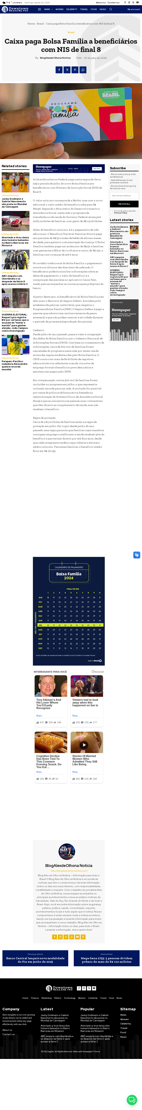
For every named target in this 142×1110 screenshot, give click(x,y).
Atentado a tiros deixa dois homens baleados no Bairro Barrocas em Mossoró (15, 241)
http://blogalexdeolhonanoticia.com (69, 870)
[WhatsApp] (82, 69)
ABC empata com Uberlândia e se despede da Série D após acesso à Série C (15, 280)
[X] (133, 3)
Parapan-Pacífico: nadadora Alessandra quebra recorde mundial (14, 365)
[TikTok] (66, 937)
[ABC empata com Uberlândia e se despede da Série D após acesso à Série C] (15, 259)
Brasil (40, 23)
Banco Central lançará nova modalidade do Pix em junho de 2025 (35, 960)
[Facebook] (125, 3)
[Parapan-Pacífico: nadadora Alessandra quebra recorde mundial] (15, 345)
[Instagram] (129, 3)
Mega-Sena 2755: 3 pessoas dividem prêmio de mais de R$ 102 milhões (106, 960)
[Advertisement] (69, 482)
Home (31, 23)
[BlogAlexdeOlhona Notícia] (69, 851)
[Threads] (83, 937)
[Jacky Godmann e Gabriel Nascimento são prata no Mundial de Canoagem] (15, 182)
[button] (110, 9)
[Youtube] (137, 3)
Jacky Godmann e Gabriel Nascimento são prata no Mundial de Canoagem (14, 202)
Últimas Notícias (10, 195)
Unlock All (124, 204)
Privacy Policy (120, 213)
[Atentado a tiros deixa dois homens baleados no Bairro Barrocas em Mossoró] (15, 221)
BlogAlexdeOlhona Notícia (55, 57)
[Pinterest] (75, 69)
